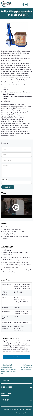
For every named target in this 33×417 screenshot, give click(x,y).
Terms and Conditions (8, 413)
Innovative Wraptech (13, 409)
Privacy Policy (20, 413)
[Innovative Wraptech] (6, 4)
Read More (16, 357)
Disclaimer (28, 413)
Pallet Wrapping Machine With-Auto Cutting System (26, 367)
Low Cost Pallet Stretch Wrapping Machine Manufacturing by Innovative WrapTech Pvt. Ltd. (8, 369)
